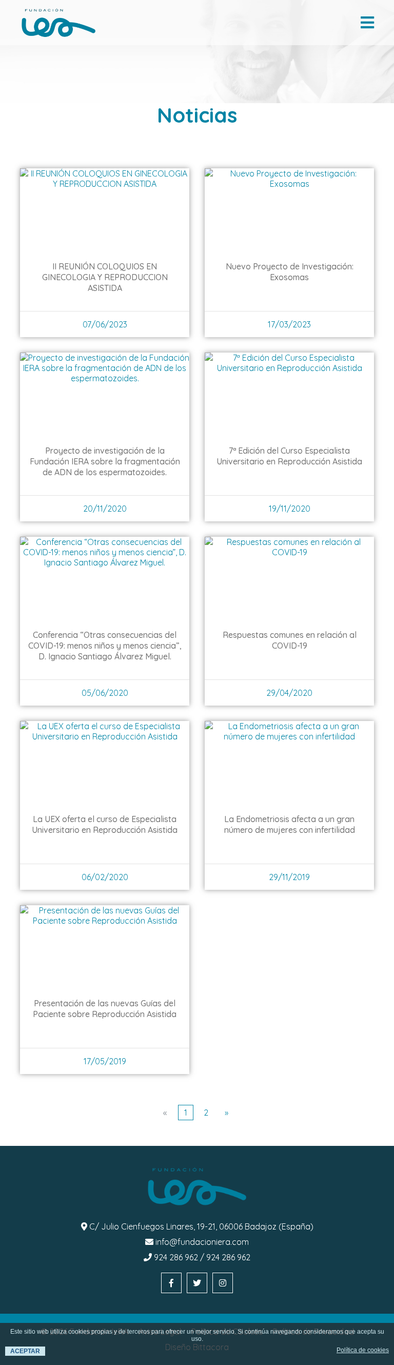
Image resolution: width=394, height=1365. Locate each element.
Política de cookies (363, 1350)
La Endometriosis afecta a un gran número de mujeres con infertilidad (289, 824)
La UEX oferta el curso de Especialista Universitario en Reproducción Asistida (105, 824)
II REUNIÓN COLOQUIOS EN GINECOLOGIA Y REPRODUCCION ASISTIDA (105, 277)
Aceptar (25, 1351)
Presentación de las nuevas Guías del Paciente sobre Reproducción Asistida (104, 1008)
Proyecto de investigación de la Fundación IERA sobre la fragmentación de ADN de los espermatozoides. (105, 461)
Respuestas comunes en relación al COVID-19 (290, 640)
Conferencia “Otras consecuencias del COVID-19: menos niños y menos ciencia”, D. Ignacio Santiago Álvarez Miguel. (105, 645)
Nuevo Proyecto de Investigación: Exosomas (289, 271)
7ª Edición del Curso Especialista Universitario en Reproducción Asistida (289, 455)
